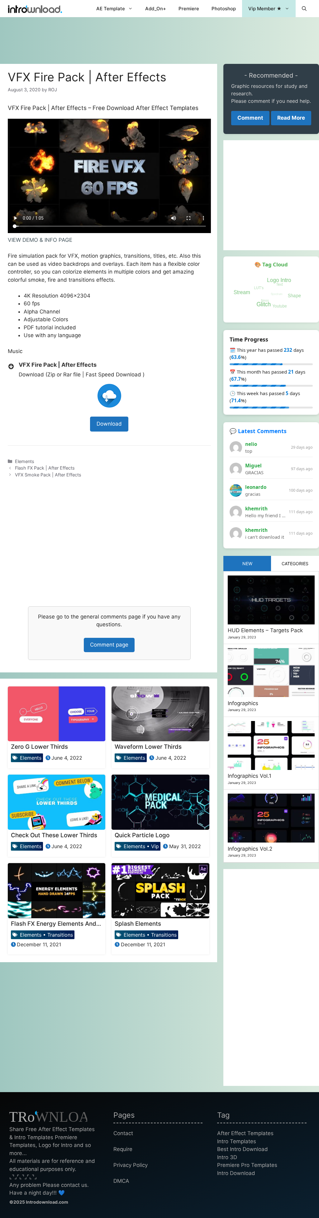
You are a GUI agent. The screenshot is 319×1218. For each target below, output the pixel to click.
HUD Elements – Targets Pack (265, 630)
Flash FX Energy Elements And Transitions (70, 923)
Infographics (243, 703)
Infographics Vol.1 (249, 776)
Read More (291, 118)
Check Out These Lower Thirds (54, 835)
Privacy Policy (130, 1165)
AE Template (110, 9)
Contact (123, 1133)
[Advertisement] (159, 37)
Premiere (189, 9)
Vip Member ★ (265, 9)
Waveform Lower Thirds (148, 746)
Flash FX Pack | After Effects (45, 467)
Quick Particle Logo (142, 835)
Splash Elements (138, 923)
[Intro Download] (35, 8)
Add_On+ (155, 9)
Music (15, 351)
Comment (250, 118)
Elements (24, 461)
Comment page (109, 645)
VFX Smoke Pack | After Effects (48, 474)
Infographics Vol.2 (250, 849)
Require (122, 1149)
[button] (304, 8)
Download (109, 424)
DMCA (121, 1181)
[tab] (247, 563)
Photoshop (224, 9)
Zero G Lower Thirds (39, 746)
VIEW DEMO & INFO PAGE (40, 240)
